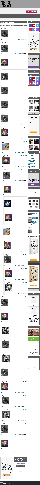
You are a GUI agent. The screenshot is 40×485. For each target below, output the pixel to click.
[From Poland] (36, 110)
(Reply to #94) (25, 70)
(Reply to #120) (25, 437)
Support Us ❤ (7, 16)
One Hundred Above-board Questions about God (33, 215)
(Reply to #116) (25, 381)
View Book (33, 285)
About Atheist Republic (32, 11)
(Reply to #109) (25, 282)
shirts (29, 360)
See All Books (33, 290)
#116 (25, 367)
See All (36, 97)
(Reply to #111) (25, 310)
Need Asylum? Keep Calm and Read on (31, 161)
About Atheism (31, 210)
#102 (21, 169)
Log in (2, 25)
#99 (21, 127)
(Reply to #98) (25, 127)
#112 (21, 310)
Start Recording (33, 339)
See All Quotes (36, 197)
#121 (21, 437)
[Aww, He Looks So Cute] (31, 110)
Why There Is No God (33, 236)
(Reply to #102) (25, 183)
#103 (21, 183)
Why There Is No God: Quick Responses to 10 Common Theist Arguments (32, 222)
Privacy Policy (39, 483)
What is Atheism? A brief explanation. (35, 218)
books (36, 359)
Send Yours (33, 113)
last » (20, 451)
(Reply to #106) (25, 240)
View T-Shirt (34, 305)
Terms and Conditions (34, 482)
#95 (21, 70)
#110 (21, 282)
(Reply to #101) (25, 169)
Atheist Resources (31, 153)
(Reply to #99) (25, 141)
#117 (21, 381)
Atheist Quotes (31, 197)
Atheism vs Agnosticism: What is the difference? (35, 226)
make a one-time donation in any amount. (7, 477)
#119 (21, 409)
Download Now (33, 66)
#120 (25, 423)
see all (36, 153)
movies (33, 360)
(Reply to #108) (25, 268)
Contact (12, 16)
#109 (21, 268)
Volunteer (2, 16)
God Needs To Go (33, 263)
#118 (21, 395)
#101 (21, 155)
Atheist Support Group (32, 158)
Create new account (20, 465)
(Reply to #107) (25, 254)
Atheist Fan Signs (31, 97)
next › (18, 451)
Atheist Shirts (30, 293)
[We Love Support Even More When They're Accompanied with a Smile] (36, 104)
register (4, 25)
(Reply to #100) (25, 155)
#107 (21, 240)
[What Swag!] (31, 104)
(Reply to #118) (25, 409)
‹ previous (11, 451)
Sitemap (29, 482)
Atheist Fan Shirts (31, 136)
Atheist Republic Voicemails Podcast (31, 156)
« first (8, 451)
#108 (21, 254)
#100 (21, 141)
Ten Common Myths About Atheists (35, 230)
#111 (25, 296)
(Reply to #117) (25, 395)
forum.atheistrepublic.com (33, 192)
